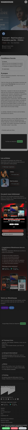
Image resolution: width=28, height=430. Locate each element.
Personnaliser (22, 428)
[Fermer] (26, 202)
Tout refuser (14, 428)
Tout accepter (6, 428)
